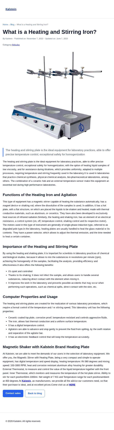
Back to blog (35, 393)
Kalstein (11, 9)
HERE (72, 384)
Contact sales (13, 393)
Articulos (16, 45)
